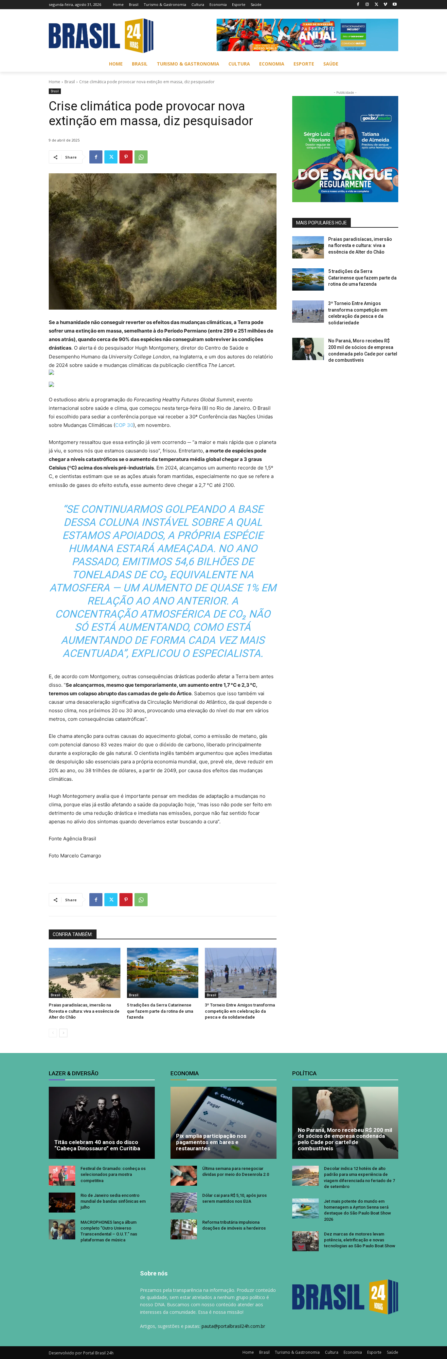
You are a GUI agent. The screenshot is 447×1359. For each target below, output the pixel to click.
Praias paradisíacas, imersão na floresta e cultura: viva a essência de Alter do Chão (84, 1011)
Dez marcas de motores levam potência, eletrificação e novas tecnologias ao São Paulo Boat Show (359, 1240)
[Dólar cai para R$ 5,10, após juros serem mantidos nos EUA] (183, 1203)
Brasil (69, 82)
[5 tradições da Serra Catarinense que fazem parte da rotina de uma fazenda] (163, 973)
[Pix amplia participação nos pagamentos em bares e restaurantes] (223, 1123)
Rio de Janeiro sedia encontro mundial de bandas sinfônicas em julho (113, 1201)
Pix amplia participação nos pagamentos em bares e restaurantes (211, 1142)
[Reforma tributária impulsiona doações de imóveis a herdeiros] (183, 1229)
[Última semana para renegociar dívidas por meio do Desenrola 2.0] (183, 1176)
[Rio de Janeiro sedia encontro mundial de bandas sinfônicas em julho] (62, 1203)
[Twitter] (376, 5)
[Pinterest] (126, 156)
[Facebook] (358, 5)
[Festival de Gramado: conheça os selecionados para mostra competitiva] (62, 1176)
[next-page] (63, 1033)
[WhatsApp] (141, 156)
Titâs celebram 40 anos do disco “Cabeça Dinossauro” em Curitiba (97, 1145)
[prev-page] (53, 1033)
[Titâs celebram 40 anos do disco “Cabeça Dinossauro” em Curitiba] (102, 1123)
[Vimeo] (385, 5)
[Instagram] (367, 5)
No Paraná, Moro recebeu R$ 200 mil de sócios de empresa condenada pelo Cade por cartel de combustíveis (345, 1139)
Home (54, 82)
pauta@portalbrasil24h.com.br (233, 1326)
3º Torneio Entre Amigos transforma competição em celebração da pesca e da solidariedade (240, 1011)
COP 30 (124, 425)
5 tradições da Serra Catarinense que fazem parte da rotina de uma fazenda (160, 1011)
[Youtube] (394, 5)
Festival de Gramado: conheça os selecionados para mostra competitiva (113, 1174)
